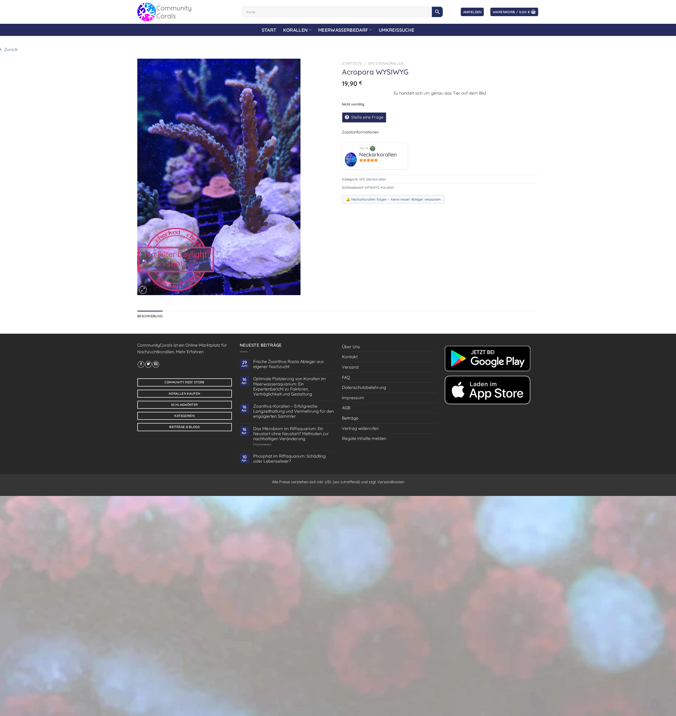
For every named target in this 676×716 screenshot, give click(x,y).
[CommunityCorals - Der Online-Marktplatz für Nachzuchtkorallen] (185, 12)
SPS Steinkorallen (385, 63)
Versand (350, 367)
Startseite (352, 63)
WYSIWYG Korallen (379, 187)
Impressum (353, 397)
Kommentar (262, 444)
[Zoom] (143, 290)
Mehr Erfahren (190, 351)
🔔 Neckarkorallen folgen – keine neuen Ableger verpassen (393, 199)
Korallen (295, 30)
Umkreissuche (396, 30)
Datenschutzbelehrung (364, 387)
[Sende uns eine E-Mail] (155, 364)
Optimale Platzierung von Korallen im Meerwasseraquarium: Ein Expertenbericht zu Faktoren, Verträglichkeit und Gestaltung (289, 386)
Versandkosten (390, 482)
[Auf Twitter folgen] (148, 364)
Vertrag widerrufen (360, 428)
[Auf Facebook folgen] (141, 364)
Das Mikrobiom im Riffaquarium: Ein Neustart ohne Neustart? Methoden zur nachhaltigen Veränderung (291, 433)
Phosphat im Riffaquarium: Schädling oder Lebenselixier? (289, 459)
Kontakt (350, 356)
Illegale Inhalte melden (364, 438)
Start (269, 30)
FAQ (346, 377)
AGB (346, 407)
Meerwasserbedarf (343, 30)
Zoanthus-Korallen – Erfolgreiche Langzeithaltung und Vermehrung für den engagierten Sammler (293, 411)
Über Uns (351, 346)
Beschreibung (150, 316)
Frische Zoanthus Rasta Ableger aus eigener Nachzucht (288, 364)
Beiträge (350, 418)
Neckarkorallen (378, 154)
